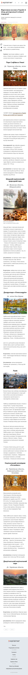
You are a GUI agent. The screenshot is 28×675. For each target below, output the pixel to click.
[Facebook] (15, 2)
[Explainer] (14, 641)
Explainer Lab (14, 659)
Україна (12, 629)
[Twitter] (22, 2)
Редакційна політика (14, 647)
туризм (6, 629)
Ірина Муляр (3, 22)
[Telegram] (18, 2)
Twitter (14, 654)
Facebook (14, 652)
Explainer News (14, 661)
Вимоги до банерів (14, 666)
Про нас (14, 645)
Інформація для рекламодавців (14, 668)
